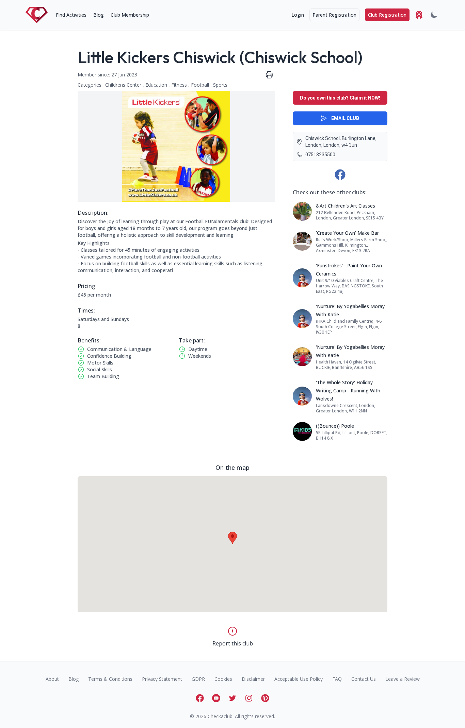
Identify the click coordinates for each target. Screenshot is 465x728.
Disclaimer (253, 679)
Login (297, 15)
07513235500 (320, 154)
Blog (98, 15)
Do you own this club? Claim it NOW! (340, 98)
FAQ (337, 679)
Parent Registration (334, 15)
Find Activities (71, 15)
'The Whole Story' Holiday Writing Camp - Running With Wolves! (348, 390)
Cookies (223, 679)
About (52, 679)
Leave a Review (402, 679)
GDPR (198, 679)
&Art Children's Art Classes (345, 205)
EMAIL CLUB (345, 118)
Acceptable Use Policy (298, 679)
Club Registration (387, 15)
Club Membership (130, 15)
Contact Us (363, 679)
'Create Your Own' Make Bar (347, 233)
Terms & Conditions (110, 679)
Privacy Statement (162, 679)
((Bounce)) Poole (335, 426)
